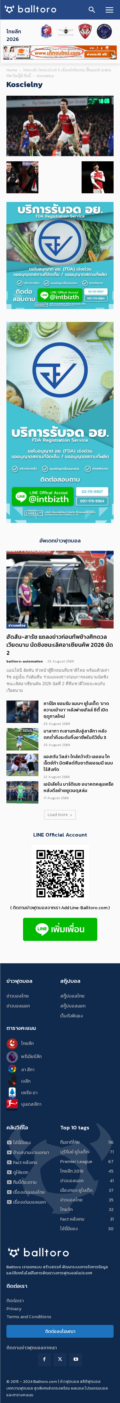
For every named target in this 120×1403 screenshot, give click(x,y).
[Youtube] (75, 1359)
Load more (58, 814)
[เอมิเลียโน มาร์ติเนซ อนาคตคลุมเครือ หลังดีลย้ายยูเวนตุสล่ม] (22, 792)
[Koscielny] (60, 154)
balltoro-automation (24, 661)
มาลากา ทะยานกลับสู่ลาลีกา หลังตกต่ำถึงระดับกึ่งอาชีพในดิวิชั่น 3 (75, 734)
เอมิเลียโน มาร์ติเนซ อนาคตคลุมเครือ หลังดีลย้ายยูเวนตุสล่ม (79, 787)
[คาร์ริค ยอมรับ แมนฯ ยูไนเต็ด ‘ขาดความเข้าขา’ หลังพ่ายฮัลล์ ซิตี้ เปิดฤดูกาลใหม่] (22, 712)
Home (11, 70)
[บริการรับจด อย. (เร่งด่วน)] (60, 307)
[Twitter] (60, 1359)
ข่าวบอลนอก (18, 1006)
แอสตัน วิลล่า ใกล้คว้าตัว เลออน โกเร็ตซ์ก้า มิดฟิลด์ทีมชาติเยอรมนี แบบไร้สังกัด (78, 763)
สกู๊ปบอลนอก (72, 1006)
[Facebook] (44, 1359)
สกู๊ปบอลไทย (72, 996)
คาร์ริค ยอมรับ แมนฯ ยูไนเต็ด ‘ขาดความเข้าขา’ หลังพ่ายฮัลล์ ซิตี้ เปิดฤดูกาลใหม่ (76, 710)
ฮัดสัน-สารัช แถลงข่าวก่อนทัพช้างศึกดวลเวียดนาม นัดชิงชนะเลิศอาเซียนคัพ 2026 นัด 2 (59, 644)
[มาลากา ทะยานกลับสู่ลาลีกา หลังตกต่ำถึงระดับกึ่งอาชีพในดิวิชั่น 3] (22, 739)
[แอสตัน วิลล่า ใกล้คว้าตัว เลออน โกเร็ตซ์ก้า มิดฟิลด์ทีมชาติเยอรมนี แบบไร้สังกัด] (22, 765)
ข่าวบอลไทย (16, 625)
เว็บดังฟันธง (71, 1016)
